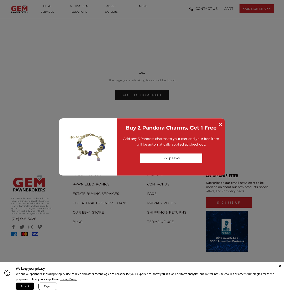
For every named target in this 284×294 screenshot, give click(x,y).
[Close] (280, 266)
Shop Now (171, 158)
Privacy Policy (68, 279)
